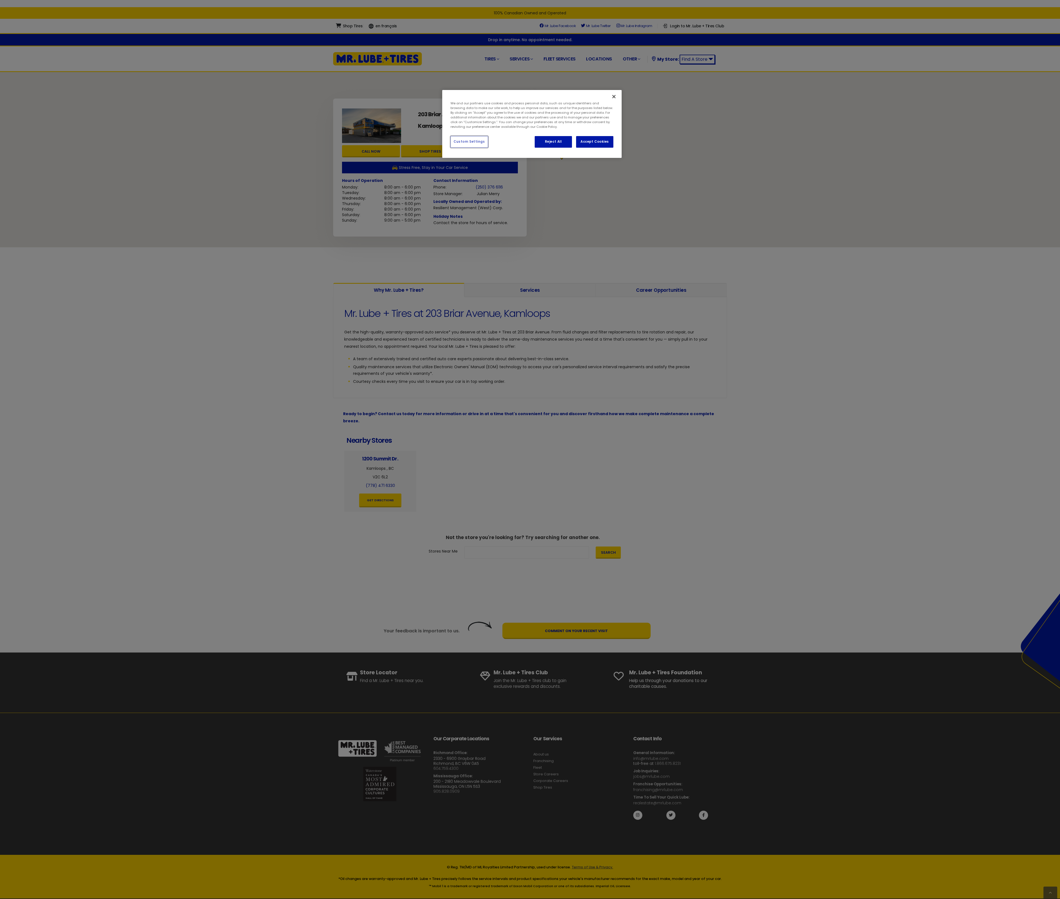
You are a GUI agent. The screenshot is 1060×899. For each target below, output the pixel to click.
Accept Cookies (595, 141)
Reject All (553, 141)
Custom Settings (469, 141)
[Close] (614, 97)
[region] (532, 124)
